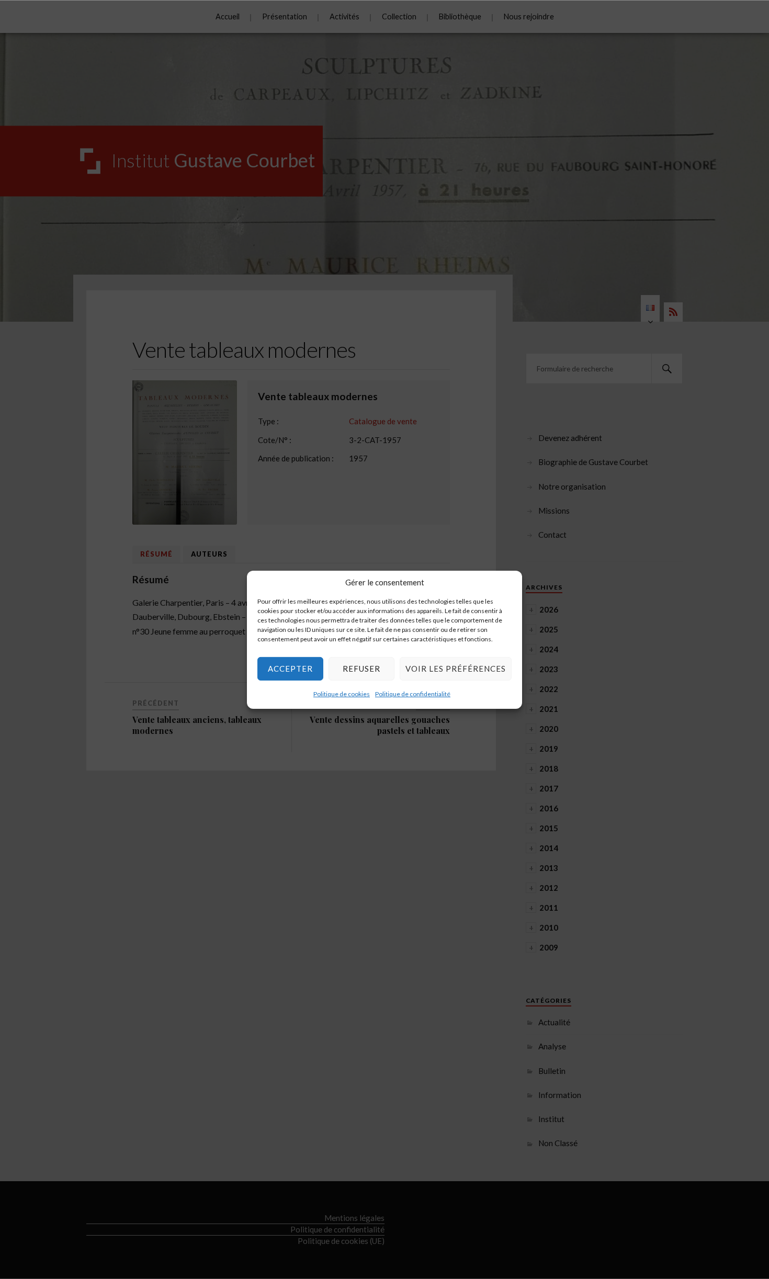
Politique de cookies (341, 693)
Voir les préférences (455, 668)
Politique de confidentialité (412, 693)
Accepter (290, 668)
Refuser (361, 668)
